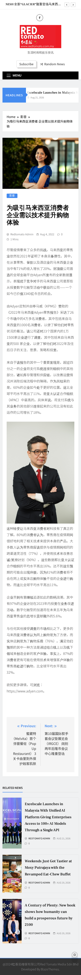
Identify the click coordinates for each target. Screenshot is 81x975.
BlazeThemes (50, 969)
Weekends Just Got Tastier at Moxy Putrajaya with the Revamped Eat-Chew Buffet (48, 867)
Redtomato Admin (21, 234)
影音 (12, 195)
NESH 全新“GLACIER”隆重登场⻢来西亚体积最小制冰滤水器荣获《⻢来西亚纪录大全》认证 (34, 4)
